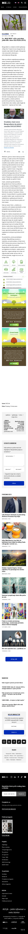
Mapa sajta (5, 898)
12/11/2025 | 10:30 (6, 627)
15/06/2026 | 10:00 (6, 651)
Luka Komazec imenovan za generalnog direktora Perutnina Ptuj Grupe (13, 515)
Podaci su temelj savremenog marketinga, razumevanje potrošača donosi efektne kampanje (12, 622)
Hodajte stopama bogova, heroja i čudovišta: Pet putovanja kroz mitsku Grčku (13, 569)
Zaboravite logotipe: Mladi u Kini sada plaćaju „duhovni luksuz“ (12, 705)
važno (7, 759)
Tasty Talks (5, 857)
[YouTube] (24, 742)
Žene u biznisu (6, 847)
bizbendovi (18, 753)
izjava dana (20, 755)
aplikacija (14, 415)
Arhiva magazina (6, 884)
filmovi (11, 755)
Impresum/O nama (7, 893)
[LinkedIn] (9, 742)
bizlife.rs (10, 918)
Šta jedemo (5, 852)
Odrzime (6, 757)
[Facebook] (14, 742)
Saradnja (4, 874)
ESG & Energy (5, 33)
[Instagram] (4, 742)
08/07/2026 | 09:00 (6, 573)
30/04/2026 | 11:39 (6, 546)
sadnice (8, 415)
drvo (20, 415)
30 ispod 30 (8, 753)
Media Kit (4, 876)
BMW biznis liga (6, 862)
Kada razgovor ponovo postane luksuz (12, 683)
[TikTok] (19, 742)
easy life (7, 755)
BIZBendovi (5, 859)
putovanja (20, 757)
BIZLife (14, 33)
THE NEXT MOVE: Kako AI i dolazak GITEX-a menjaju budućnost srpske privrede (13, 687)
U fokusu (8, 7)
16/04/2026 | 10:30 (6, 599)
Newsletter (5, 881)
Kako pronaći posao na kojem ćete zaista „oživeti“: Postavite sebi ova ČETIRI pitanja (13, 694)
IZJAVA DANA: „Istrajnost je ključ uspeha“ (13, 700)
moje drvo (14, 417)
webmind (18, 759)
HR (15, 755)
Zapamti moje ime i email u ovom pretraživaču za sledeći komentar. (12, 476)
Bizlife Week (5, 864)
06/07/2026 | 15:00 (6, 519)
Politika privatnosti (7, 901)
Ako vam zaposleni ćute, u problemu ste (14, 648)
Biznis (15, 7)
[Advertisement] (14, 387)
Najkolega (4, 844)
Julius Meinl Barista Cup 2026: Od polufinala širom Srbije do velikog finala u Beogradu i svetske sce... (13, 542)
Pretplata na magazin (7, 879)
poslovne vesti (13, 757)
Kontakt (4, 896)
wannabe (12, 759)
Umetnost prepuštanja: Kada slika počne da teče (14, 596)
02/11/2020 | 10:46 (6, 36)
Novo (2, 7)
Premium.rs (14, 916)
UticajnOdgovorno (7, 849)
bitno (13, 753)
